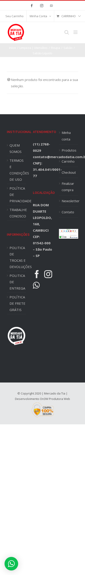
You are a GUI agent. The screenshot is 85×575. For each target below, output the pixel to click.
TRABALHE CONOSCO (18, 212)
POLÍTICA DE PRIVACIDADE (18, 194)
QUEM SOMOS (16, 148)
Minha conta (66, 135)
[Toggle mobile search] (66, 32)
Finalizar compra (68, 186)
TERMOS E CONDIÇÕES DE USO (18, 170)
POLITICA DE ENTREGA (17, 281)
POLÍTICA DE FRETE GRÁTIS (17, 303)
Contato (68, 212)
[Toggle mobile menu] (75, 32)
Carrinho (68, 161)
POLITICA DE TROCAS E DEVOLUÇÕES (18, 257)
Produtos (69, 150)
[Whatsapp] (36, 285)
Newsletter (69, 201)
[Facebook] (37, 274)
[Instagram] (48, 274)
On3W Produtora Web (55, 399)
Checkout (69, 172)
